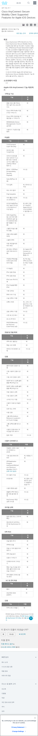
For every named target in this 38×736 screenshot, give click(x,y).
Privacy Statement (18, 727)
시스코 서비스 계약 (8, 647)
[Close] (35, 718)
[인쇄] (35, 25)
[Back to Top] (31, 618)
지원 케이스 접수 (7, 644)
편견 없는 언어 (21, 33)
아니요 (11, 634)
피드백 (23, 634)
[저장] (23, 25)
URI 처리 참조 (11, 471)
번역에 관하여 (33, 33)
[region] (19, 725)
